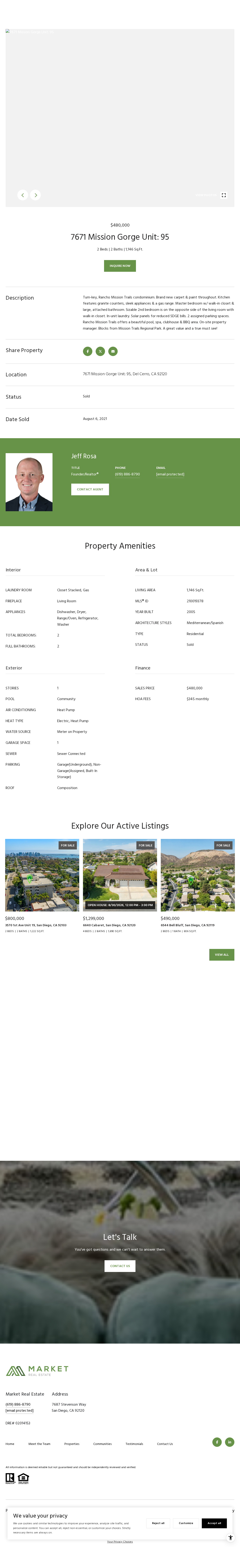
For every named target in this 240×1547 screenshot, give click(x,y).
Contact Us (165, 1444)
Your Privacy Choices (120, 1542)
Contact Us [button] (120, 1266)
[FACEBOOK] (217, 1442)
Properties (71, 1444)
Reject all (158, 1523)
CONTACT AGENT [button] (90, 489)
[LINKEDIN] (229, 1442)
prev (22, 195)
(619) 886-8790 (127, 474)
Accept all (214, 1523)
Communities (102, 1444)
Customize (186, 1523)
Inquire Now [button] (120, 265)
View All (222, 954)
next (35, 195)
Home (10, 1444)
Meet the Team (39, 1444)
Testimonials (134, 1444)
